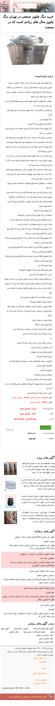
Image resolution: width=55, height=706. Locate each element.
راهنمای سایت (41, 680)
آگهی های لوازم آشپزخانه (43, 628)
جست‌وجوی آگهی (40, 673)
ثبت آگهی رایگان (40, 658)
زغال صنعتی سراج (46, 642)
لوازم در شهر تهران (21, 628)
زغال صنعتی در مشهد (44, 635)
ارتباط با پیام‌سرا (40, 683)
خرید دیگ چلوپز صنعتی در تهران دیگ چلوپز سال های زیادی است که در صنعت (28, 22)
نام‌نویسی (43, 661)
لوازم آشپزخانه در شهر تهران (34, 632)
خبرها (44, 668)
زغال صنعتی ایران (46, 638)
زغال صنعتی (14, 632)
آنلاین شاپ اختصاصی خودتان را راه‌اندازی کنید (28, 697)
